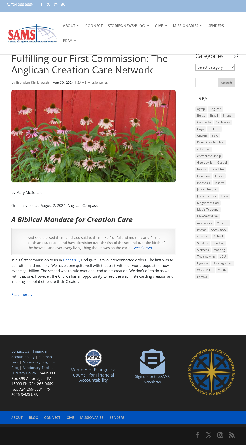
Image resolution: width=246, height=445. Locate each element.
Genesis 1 (71, 259)
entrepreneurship (209, 156)
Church (202, 136)
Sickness (203, 250)
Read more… (21, 294)
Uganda (202, 263)
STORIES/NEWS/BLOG (126, 26)
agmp (201, 109)
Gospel (222, 162)
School (218, 236)
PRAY (67, 41)
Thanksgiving (206, 257)
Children (214, 129)
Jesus (224, 196)
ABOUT (69, 26)
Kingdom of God (208, 203)
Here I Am (217, 169)
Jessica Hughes (207, 189)
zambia (202, 277)
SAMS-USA (218, 230)
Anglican (215, 109)
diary (215, 136)
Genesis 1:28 (142, 247)
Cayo (200, 129)
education (203, 149)
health (201, 169)
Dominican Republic (210, 142)
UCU (223, 257)
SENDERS (216, 26)
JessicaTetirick (206, 196)
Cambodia (204, 122)
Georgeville (205, 162)
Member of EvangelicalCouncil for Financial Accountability (93, 375)
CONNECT (94, 26)
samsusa (203, 236)
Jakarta (219, 183)
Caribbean (223, 122)
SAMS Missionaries (92, 82)
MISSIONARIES (185, 26)
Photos (201, 230)
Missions (222, 223)
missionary (204, 223)
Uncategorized (222, 263)
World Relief (205, 270)
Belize (201, 115)
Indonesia (203, 183)
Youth (222, 270)
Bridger (228, 115)
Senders (202, 243)
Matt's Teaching (208, 210)
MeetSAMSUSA (207, 216)
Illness (219, 176)
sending (218, 243)
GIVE (159, 26)
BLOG (33, 417)
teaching (219, 250)
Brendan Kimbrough (32, 82)
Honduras (203, 176)
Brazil (214, 115)
